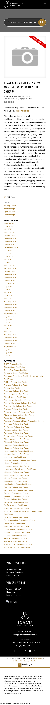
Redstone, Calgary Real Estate (16, 502)
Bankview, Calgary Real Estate (16, 373)
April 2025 (8, 262)
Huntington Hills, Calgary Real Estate (18, 451)
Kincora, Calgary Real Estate (15, 463)
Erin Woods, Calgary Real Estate (17, 427)
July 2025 (8, 253)
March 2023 (9, 331)
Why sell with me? (13, 589)
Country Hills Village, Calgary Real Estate (20, 403)
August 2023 (9, 316)
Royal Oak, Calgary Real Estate (16, 508)
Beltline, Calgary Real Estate (15, 382)
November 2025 (10, 241)
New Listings (9, 209)
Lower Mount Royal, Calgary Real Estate (20, 469)
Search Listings (12, 575)
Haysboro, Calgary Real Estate (16, 445)
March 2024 (9, 298)
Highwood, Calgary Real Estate (16, 448)
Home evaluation (13, 592)
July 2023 (8, 319)
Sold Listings (9, 215)
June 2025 (8, 256)
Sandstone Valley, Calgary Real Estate (19, 520)
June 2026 (8, 226)
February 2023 (10, 334)
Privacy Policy (38, 658)
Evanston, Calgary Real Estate (16, 430)
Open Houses (9, 212)
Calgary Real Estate (12, 388)
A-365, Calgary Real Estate (15, 364)
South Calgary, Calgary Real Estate (18, 529)
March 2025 (9, 265)
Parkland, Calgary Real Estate (16, 493)
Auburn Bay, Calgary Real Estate (17, 370)
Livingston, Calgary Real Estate (16, 466)
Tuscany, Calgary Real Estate (15, 541)
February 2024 (10, 301)
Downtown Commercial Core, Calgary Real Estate (24, 421)
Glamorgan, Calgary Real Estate (16, 439)
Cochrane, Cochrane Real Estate (17, 400)
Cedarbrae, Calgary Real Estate (16, 391)
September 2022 (11, 346)
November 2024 (10, 277)
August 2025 (9, 250)
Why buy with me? (13, 569)
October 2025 (9, 244)
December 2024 (10, 274)
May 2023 (8, 325)
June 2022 (8, 355)
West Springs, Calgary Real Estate (18, 544)
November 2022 (10, 340)
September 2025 (11, 247)
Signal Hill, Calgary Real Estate (16, 526)
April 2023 (8, 328)
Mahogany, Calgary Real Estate (16, 472)
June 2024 (8, 289)
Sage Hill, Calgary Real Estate (16, 517)
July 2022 (8, 352)
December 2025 (10, 238)
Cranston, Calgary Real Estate (16, 409)
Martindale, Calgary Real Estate (21, 99)
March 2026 (9, 232)
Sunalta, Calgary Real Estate (15, 535)
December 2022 (10, 337)
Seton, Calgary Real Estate (14, 523)
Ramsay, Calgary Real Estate (15, 499)
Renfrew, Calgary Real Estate (15, 505)
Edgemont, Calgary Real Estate (16, 424)
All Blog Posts (10, 206)
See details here (22, 111)
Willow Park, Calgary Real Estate (17, 547)
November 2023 (10, 307)
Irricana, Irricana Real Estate (15, 457)
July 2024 (8, 286)
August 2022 (9, 349)
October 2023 (9, 310)
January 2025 (9, 271)
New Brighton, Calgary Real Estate (18, 484)
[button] (15, 651)
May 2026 (8, 229)
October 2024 (9, 280)
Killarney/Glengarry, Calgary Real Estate (20, 460)
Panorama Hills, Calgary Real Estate (18, 490)
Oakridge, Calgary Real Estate (16, 487)
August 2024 (9, 283)
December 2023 (10, 304)
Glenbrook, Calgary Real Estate (16, 442)
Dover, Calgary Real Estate (14, 418)
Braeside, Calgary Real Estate (16, 385)
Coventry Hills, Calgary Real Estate (18, 406)
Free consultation (13, 595)
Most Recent (9, 223)
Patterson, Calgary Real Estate (16, 496)
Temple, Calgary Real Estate (15, 538)
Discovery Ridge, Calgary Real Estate (19, 415)
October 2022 (9, 343)
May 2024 (8, 292)
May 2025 (8, 259)
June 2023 (8, 322)
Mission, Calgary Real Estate (15, 481)
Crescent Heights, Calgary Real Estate (19, 412)
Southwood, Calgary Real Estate (17, 532)
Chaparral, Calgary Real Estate (16, 394)
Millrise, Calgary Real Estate (15, 478)
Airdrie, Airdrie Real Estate (14, 367)
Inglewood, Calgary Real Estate (16, 454)
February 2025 (10, 268)
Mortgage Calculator (14, 572)
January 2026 (9, 235)
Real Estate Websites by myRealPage (25, 661)
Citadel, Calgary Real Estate (15, 397)
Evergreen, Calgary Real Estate (16, 433)
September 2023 (11, 313)
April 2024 (8, 295)
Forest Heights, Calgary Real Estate (18, 436)
